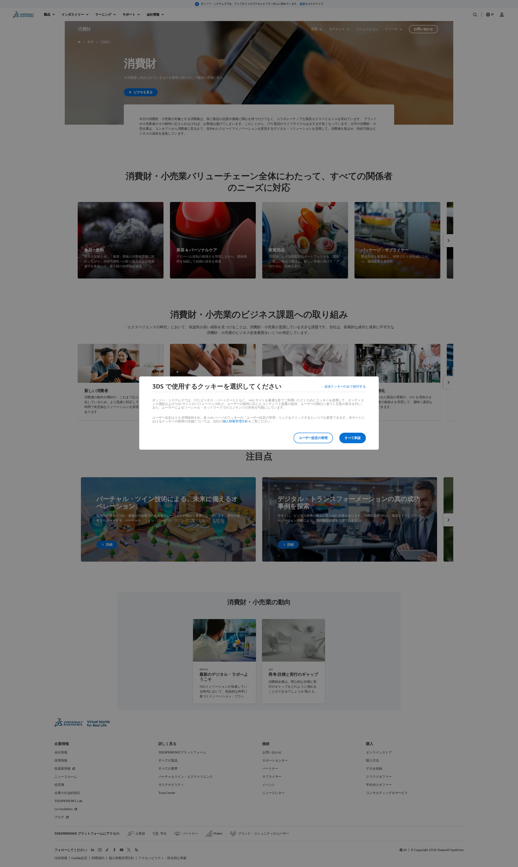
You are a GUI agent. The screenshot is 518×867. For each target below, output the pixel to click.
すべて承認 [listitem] (353, 438)
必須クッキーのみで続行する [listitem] (345, 386)
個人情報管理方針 (235, 421)
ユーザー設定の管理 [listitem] (313, 438)
